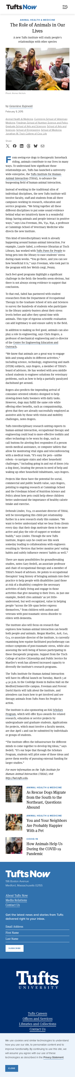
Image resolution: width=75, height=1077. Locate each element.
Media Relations (16, 900)
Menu (65, 7)
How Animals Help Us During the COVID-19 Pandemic (44, 848)
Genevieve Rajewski (21, 106)
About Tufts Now (17, 895)
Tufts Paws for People (49, 250)
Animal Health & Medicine (37, 20)
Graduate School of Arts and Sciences (26, 126)
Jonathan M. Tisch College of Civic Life (26, 133)
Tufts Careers (37, 1013)
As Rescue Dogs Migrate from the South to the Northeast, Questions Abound (46, 800)
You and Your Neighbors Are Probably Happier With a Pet (47, 825)
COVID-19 (32, 839)
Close (11, 1068)
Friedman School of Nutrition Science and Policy (42, 123)
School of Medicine (51, 130)
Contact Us (13, 905)
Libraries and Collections (37, 1024)
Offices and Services (37, 1018)
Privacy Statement (53, 1057)
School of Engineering (28, 130)
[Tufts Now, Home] (22, 7)
